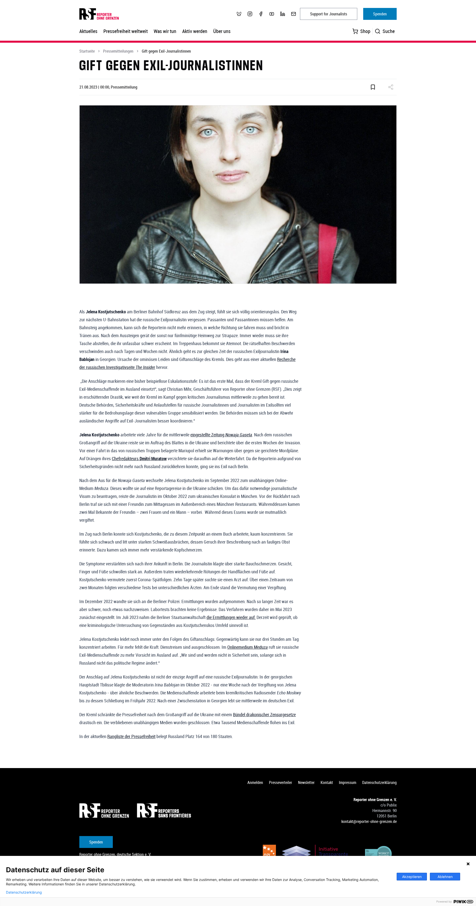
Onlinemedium (247, 647)
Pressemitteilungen (118, 51)
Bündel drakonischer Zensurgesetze (264, 714)
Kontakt (327, 782)
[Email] (293, 13)
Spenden (380, 14)
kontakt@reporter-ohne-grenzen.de (369, 821)
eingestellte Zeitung (221, 435)
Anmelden (255, 782)
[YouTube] (271, 13)
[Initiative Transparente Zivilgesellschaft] (318, 855)
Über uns (222, 31)
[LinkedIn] (282, 13)
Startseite (87, 51)
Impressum (347, 782)
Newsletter (306, 782)
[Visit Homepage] (104, 810)
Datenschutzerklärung (379, 782)
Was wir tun (165, 31)
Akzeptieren (412, 876)
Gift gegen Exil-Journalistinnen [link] (166, 51)
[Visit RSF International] (164, 810)
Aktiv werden (194, 31)
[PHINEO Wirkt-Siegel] (379, 855)
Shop (365, 31)
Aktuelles (88, 31)
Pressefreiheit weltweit (125, 31)
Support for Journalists (328, 14)
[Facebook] (260, 13)
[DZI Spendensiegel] (269, 855)
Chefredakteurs (139, 458)
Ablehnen (445, 876)
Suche (389, 31)
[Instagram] (249, 13)
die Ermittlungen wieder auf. (231, 617)
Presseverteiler (280, 782)
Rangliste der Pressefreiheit (131, 736)
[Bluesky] (239, 13)
